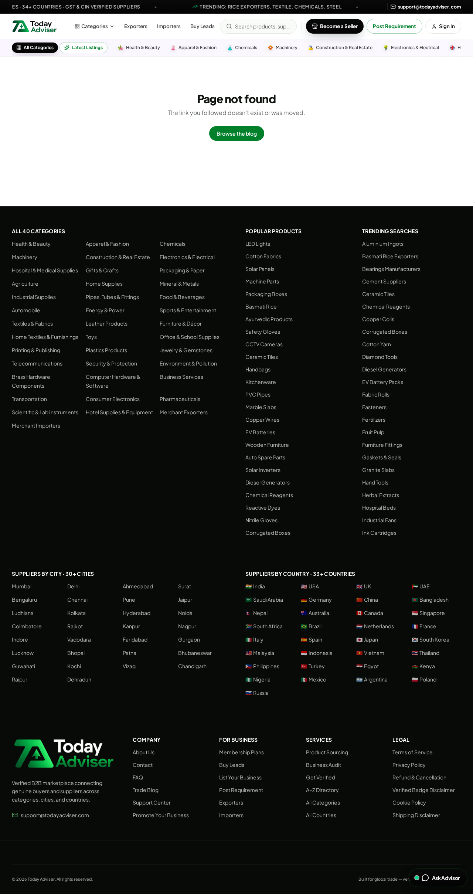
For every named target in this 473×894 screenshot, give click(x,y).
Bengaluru (24, 599)
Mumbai (21, 586)
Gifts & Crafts (102, 270)
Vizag (129, 666)
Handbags (257, 369)
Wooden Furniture (267, 444)
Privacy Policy (409, 764)
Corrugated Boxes (267, 532)
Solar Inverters (262, 469)
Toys (91, 336)
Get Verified (320, 777)
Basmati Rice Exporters (390, 256)
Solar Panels (260, 268)
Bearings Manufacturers (391, 268)
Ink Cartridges (379, 532)
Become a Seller (339, 26)
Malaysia (259, 652)
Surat (184, 586)
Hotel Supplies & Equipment (119, 412)
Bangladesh (430, 599)
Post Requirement (394, 26)
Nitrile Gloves (261, 520)
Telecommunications (37, 363)
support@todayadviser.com (55, 815)
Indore (20, 639)
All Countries (321, 815)
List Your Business (240, 777)
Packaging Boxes (266, 293)
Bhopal (76, 652)
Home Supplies (104, 283)
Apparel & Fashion (107, 243)
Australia (315, 612)
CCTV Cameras (264, 344)
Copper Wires (262, 419)
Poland (424, 679)
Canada (369, 612)
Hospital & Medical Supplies (45, 270)
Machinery (24, 257)
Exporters (135, 26)
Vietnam (370, 652)
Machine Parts (262, 281)
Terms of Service (412, 752)
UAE (421, 586)
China (367, 599)
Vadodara (79, 639)
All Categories (39, 47)
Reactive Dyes (262, 507)
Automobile (26, 310)
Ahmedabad (138, 586)
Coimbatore (27, 626)
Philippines (262, 666)
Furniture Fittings (382, 444)
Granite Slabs (378, 469)
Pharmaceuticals (180, 398)
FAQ (138, 777)
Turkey (313, 666)
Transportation (29, 398)
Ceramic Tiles (261, 356)
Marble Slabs (260, 407)
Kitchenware (260, 381)
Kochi (74, 666)
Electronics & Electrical (187, 257)
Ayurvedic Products (269, 319)
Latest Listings (87, 47)
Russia (257, 692)
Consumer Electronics (113, 398)
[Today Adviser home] (34, 26)
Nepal (256, 612)
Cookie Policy (409, 802)
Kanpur (131, 626)
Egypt (367, 666)
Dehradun (79, 679)
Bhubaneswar (195, 652)
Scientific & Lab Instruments (45, 412)
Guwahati (23, 666)
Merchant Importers (36, 425)
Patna (129, 652)
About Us (143, 752)
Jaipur (185, 599)
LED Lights (257, 243)
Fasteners (374, 407)
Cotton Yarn (376, 344)
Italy (254, 639)
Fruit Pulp (373, 432)
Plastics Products (106, 350)
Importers (169, 26)
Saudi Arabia (264, 599)
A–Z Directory (322, 789)
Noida (185, 612)
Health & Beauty (31, 243)
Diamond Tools (380, 356)
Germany (316, 599)
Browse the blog (237, 133)
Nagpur (187, 626)
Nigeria (257, 679)
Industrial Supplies (34, 296)
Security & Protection (111, 363)
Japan (367, 639)
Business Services (181, 376)
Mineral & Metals (179, 283)
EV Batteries (260, 432)
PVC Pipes (257, 394)
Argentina (372, 679)
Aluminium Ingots (383, 243)
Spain (311, 639)
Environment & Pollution (188, 363)
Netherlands (375, 626)
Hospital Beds (379, 507)
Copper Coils (378, 319)
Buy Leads (202, 26)
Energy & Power (105, 310)
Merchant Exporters (184, 412)
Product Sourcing (327, 752)
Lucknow (23, 652)
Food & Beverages (182, 296)
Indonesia (317, 652)
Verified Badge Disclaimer (423, 789)
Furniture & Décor (181, 323)
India (255, 586)
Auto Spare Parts (265, 457)
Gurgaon (189, 639)
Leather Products (106, 323)
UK (363, 586)
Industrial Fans (379, 520)
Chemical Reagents (269, 495)
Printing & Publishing (36, 350)
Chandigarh (192, 666)
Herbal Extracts (380, 495)
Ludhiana (23, 612)
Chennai (77, 599)
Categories (94, 26)
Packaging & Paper (182, 270)
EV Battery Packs (382, 381)
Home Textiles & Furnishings (45, 336)
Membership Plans (241, 752)
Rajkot (75, 626)
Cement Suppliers (384, 281)
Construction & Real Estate (118, 257)
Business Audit (323, 764)
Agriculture (25, 283)
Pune (129, 599)
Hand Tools (375, 482)
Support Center (152, 802)
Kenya (423, 666)
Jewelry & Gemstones (186, 350)
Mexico (313, 679)
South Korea (430, 639)
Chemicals (173, 243)
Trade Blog (146, 789)
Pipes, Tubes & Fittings (112, 296)
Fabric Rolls (375, 394)
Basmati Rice (261, 306)
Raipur (19, 679)
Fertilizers (373, 419)
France (424, 626)
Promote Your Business (161, 815)
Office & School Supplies (190, 336)
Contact (143, 764)
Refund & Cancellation (419, 777)
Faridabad (135, 639)
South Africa (264, 626)
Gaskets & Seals (381, 457)
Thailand (425, 652)
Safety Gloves (262, 331)
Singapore (428, 612)
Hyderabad (136, 612)
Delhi (73, 586)
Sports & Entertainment (188, 310)
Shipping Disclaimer (416, 815)
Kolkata (76, 612)
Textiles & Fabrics (32, 323)
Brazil (311, 626)
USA (310, 586)
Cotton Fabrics (263, 256)
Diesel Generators (267, 482)
